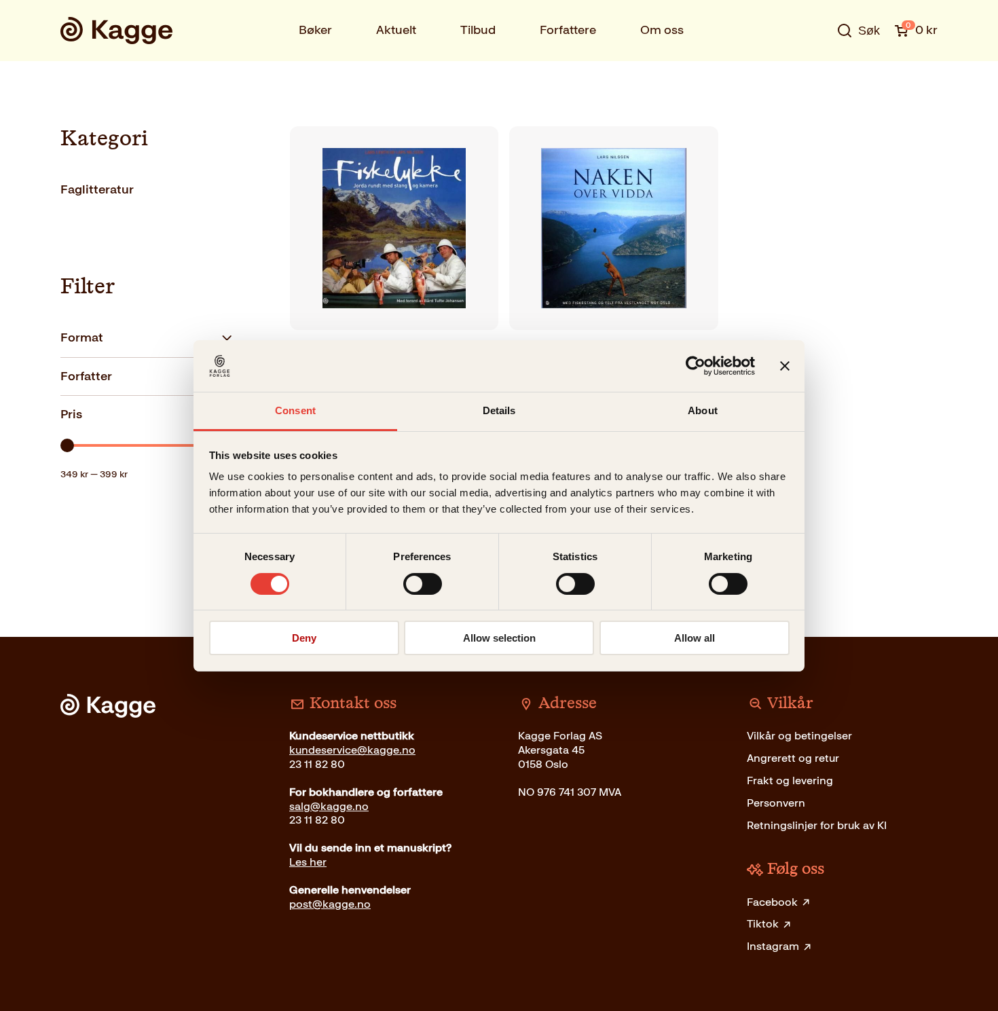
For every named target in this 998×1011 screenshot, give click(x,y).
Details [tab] (499, 410)
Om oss (662, 29)
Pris (71, 414)
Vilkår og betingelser (799, 735)
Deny (304, 638)
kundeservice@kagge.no (352, 749)
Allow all (694, 638)
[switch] (422, 584)
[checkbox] (147, 189)
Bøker (315, 29)
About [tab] (703, 410)
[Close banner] (785, 366)
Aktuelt (396, 29)
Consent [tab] (295, 410)
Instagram (773, 946)
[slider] (67, 445)
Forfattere (568, 29)
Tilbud (478, 29)
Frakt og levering (790, 780)
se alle (814, 72)
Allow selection (499, 638)
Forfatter (86, 376)
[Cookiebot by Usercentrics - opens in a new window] (695, 366)
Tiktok (763, 923)
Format (81, 337)
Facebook (772, 902)
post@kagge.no (330, 904)
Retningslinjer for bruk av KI (817, 825)
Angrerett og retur (793, 758)
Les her (308, 862)
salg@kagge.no (329, 806)
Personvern (776, 802)
